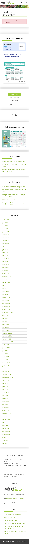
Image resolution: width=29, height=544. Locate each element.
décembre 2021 (7, 369)
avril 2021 (5, 393)
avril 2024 (5, 291)
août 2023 (5, 315)
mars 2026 (5, 229)
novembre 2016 (7, 434)
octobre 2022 (6, 339)
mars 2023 (5, 327)
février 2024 (6, 297)
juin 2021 (5, 387)
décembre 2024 (7, 267)
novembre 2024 (7, 270)
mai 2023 (5, 321)
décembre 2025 (7, 235)
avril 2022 (5, 357)
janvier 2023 (6, 330)
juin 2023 (5, 318)
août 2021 (5, 381)
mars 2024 (5, 294)
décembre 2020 (7, 404)
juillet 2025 (6, 250)
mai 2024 (5, 288)
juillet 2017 (6, 428)
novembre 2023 (7, 306)
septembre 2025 (7, 244)
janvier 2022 (6, 366)
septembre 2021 (7, 378)
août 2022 (5, 345)
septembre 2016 (7, 440)
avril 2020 (5, 425)
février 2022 (6, 363)
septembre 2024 (7, 276)
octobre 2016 (6, 437)
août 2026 (5, 220)
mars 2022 (5, 360)
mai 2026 (5, 226)
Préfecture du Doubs (10, 520)
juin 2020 (5, 422)
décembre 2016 (7, 431)
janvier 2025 (6, 264)
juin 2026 (5, 223)
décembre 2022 (7, 333)
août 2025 (5, 247)
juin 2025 (5, 253)
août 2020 (5, 416)
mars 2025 (5, 261)
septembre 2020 (7, 413)
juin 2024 (5, 285)
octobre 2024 (6, 273)
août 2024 (5, 279)
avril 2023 (5, 324)
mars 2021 (5, 395)
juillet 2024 (6, 282)
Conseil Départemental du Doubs (14, 523)
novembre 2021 (7, 372)
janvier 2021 (6, 401)
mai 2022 (5, 354)
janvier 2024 (6, 300)
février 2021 (6, 398)
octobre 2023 (6, 309)
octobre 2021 (6, 375)
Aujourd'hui (15, 94)
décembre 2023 (7, 303)
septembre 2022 (7, 342)
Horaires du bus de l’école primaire (13, 161)
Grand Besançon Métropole (13, 514)
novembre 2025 (7, 238)
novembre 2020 (7, 407)
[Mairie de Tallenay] (7, 2)
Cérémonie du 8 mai (8, 200)
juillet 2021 (6, 384)
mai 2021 (5, 389)
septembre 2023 (7, 312)
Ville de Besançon (9, 517)
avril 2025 (5, 258)
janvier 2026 (6, 232)
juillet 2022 (6, 348)
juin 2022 (5, 351)
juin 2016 (5, 443)
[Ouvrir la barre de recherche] (22, 2)
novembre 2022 (7, 336)
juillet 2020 (6, 419)
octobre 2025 (6, 241)
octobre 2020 (6, 410)
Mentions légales (21, 541)
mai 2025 (5, 256)
